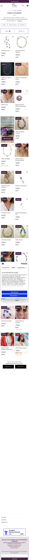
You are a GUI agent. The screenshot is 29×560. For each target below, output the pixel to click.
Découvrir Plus (7, 138)
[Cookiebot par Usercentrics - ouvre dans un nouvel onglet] (20, 264)
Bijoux (12, 10)
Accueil (9, 10)
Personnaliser (13, 295)
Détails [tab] (13, 267)
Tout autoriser (14, 292)
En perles (3, 520)
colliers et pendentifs (18, 10)
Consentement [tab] (5, 267)
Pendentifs (4, 522)
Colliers (3, 517)
